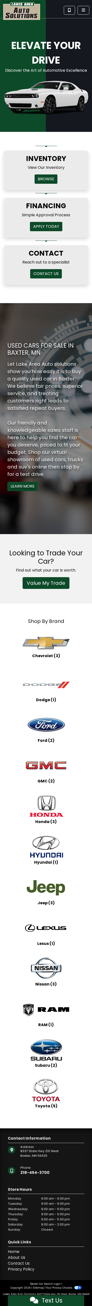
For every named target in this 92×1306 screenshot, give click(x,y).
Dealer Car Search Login (45, 1284)
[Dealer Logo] (21, 10)
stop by (70, 466)
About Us (16, 1257)
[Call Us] (69, 10)
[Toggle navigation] (83, 10)
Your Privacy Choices (59, 1288)
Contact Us (19, 1263)
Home (13, 1251)
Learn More (23, 486)
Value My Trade (46, 583)
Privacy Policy (21, 1269)
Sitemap (38, 1288)
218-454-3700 (35, 1172)
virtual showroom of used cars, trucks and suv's (45, 459)
